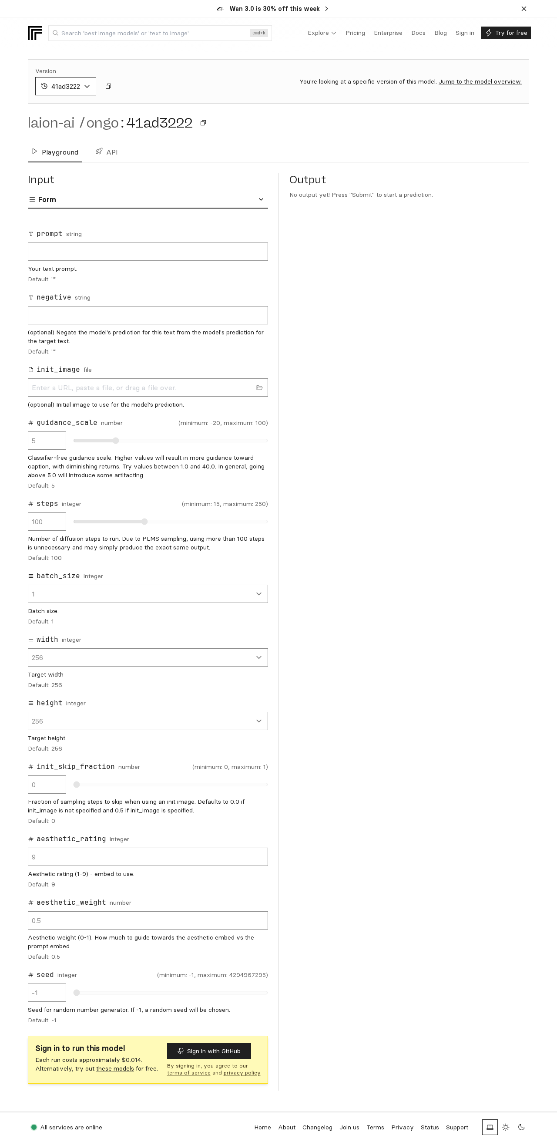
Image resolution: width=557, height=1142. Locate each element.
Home (262, 1127)
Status (430, 1127)
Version (45, 71)
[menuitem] (322, 33)
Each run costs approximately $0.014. (88, 1060)
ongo (103, 123)
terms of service (189, 1072)
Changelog (317, 1127)
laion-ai (51, 123)
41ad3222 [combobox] (65, 86)
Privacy (402, 1127)
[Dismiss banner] (524, 8)
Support (457, 1127)
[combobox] (160, 33)
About (286, 1127)
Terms (375, 1127)
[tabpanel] (148, 624)
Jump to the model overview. (480, 81)
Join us (349, 1127)
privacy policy (242, 1072)
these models (115, 1068)
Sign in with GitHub (214, 1051)
